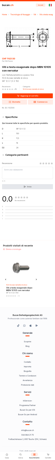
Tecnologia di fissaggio (20, 14)
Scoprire (27, 341)
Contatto (27, 362)
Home (4, 14)
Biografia (27, 371)
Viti (35, 14)
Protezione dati (27, 385)
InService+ (27, 401)
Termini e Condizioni (27, 376)
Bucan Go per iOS (27, 410)
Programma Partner (27, 405)
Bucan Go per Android (27, 414)
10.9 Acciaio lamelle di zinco (33, 89)
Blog (27, 346)
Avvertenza (27, 380)
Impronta (27, 366)
